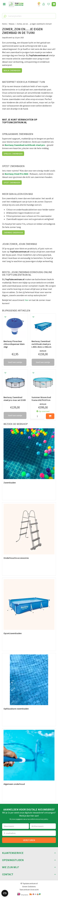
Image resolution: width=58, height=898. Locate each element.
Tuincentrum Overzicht (29, 889)
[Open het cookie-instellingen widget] (4, 893)
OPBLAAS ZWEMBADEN (13, 153)
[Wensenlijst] (48, 4)
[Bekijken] (54, 4)
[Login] (44, 4)
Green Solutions (29, 886)
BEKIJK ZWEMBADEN (12, 70)
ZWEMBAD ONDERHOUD (13, 232)
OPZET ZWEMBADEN (12, 182)
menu (4, 4)
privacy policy (43, 819)
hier (27, 300)
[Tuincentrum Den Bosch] (15, 4)
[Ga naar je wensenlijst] (49, 4)
